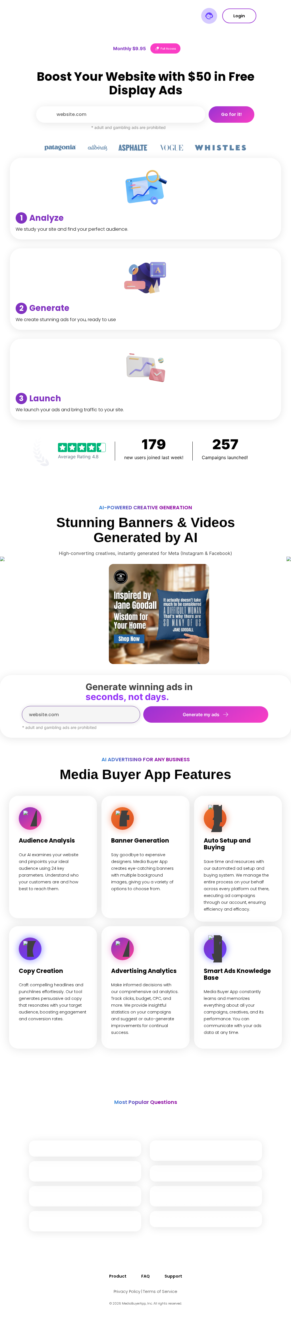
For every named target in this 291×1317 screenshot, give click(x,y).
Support (173, 1276)
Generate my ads (201, 714)
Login (239, 16)
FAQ (145, 1276)
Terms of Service (160, 1291)
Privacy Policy (127, 1291)
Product (117, 1276)
